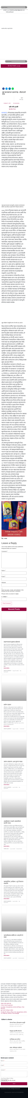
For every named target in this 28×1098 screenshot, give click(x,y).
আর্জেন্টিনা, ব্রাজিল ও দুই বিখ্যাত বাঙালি (13, 882)
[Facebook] (16, 12)
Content (3, 1070)
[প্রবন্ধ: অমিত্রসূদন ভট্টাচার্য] (5, 1050)
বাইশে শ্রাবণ (7, 704)
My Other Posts (12, 109)
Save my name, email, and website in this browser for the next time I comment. (12, 591)
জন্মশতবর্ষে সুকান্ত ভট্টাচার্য (12, 642)
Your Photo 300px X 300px (7, 1078)
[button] (9, 12)
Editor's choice (6, 1019)
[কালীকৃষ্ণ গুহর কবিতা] (5, 1042)
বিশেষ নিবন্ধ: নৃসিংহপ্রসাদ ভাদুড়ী (17, 1023)
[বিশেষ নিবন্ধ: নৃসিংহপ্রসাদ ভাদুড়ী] (5, 1025)
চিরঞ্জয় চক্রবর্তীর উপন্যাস (16, 1031)
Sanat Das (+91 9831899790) (17, 1092)
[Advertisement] (14, 45)
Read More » (7, 668)
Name (3, 570)
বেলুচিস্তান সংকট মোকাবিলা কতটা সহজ (12, 822)
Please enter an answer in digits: (10, 594)
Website (3, 582)
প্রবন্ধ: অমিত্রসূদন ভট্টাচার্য (16, 1048)
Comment (4, 551)
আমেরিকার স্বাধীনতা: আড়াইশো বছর (13, 936)
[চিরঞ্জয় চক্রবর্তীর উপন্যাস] (5, 1034)
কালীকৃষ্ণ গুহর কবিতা (15, 1039)
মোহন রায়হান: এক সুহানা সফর (13, 761)
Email (3, 576)
